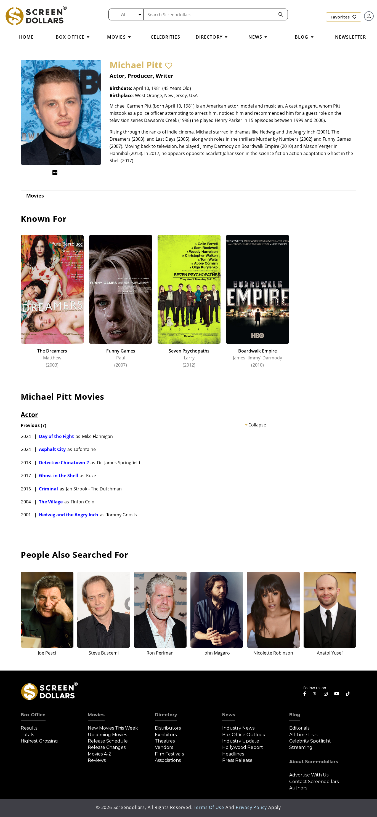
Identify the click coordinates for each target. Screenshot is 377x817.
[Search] (280, 14)
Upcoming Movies (107, 734)
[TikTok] (348, 694)
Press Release (237, 760)
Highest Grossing (39, 741)
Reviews (97, 760)
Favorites (341, 17)
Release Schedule (108, 741)
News (228, 714)
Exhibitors (166, 734)
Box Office (33, 714)
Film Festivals (169, 754)
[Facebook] (304, 694)
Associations (168, 760)
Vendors (164, 747)
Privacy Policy (251, 807)
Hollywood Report (242, 747)
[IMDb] (54, 172)
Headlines (233, 754)
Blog (294, 714)
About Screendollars (313, 761)
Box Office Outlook (243, 734)
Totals (27, 734)
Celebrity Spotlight (310, 741)
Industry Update (240, 741)
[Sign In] (369, 16)
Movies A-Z (99, 754)
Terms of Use (209, 807)
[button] (168, 66)
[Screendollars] (36, 15)
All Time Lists (303, 734)
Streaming (300, 747)
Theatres (165, 741)
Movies (35, 195)
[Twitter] (315, 693)
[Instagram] (326, 694)
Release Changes (107, 747)
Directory (166, 714)
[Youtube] (336, 694)
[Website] (65, 172)
